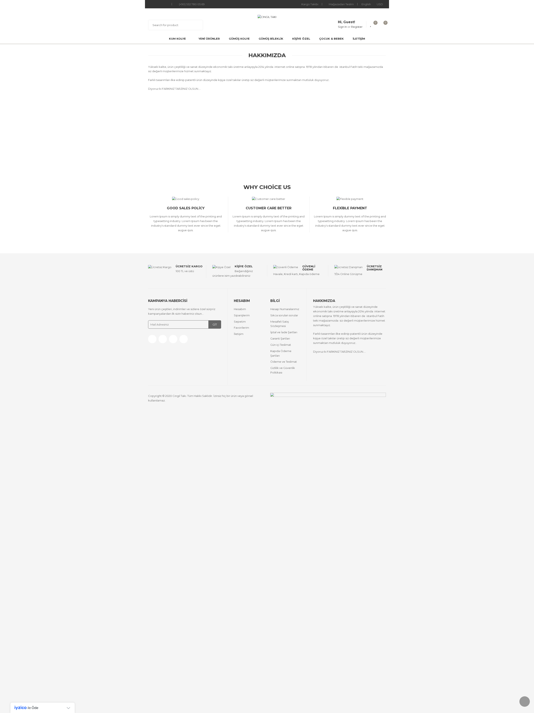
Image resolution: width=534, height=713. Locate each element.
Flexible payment (350, 208)
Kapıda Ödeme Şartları (280, 353)
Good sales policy (186, 208)
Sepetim (240, 321)
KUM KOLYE (177, 38)
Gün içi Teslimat (280, 344)
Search (197, 25)
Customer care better (268, 208)
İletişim (359, 38)
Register (357, 26)
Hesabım (240, 309)
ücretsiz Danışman (374, 268)
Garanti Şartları (280, 338)
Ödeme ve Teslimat (283, 361)
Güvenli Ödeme (308, 268)
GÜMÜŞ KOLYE (239, 38)
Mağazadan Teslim (341, 4)
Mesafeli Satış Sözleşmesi (279, 324)
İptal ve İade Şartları (283, 332)
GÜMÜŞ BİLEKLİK (271, 38)
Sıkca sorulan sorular (284, 315)
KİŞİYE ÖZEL (301, 38)
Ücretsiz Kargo (189, 266)
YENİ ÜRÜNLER (209, 38)
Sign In (342, 26)
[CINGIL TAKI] (267, 16)
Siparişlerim (242, 315)
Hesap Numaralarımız (284, 309)
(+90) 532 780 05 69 (192, 4)
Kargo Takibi (309, 4)
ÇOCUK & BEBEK (331, 38)
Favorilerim (241, 327)
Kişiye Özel (244, 266)
